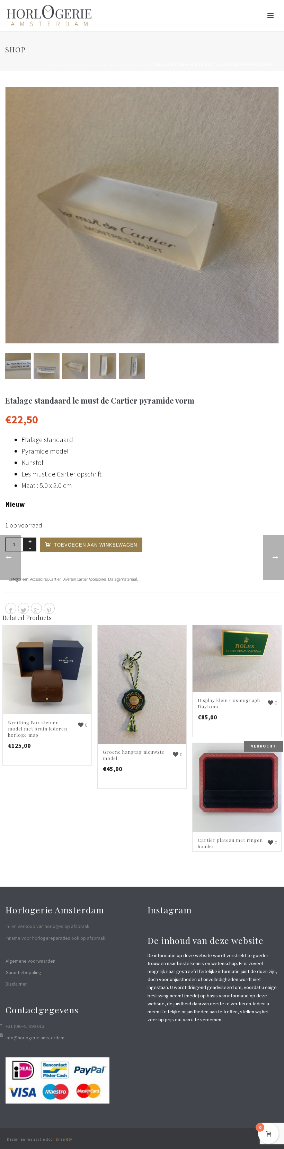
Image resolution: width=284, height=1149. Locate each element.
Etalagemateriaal (133, 64)
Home (54, 64)
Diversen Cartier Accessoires (84, 579)
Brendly (63, 1139)
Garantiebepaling (23, 972)
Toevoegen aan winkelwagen (95, 545)
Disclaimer (16, 984)
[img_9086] (75, 366)
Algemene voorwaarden (30, 961)
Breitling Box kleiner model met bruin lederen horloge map (37, 728)
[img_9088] (132, 366)
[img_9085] (47, 366)
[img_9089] (18, 366)
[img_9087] (103, 366)
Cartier (101, 64)
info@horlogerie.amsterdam (35, 1037)
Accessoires (76, 64)
